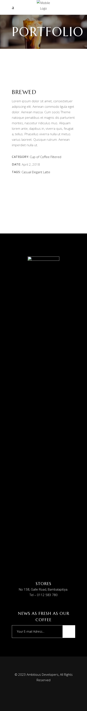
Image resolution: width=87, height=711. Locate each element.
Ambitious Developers (42, 674)
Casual (26, 172)
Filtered (55, 157)
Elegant (37, 172)
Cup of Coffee (40, 157)
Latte (46, 172)
